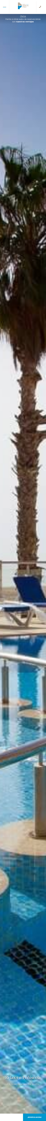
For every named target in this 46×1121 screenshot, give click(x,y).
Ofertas (23, 16)
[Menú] (4, 7)
